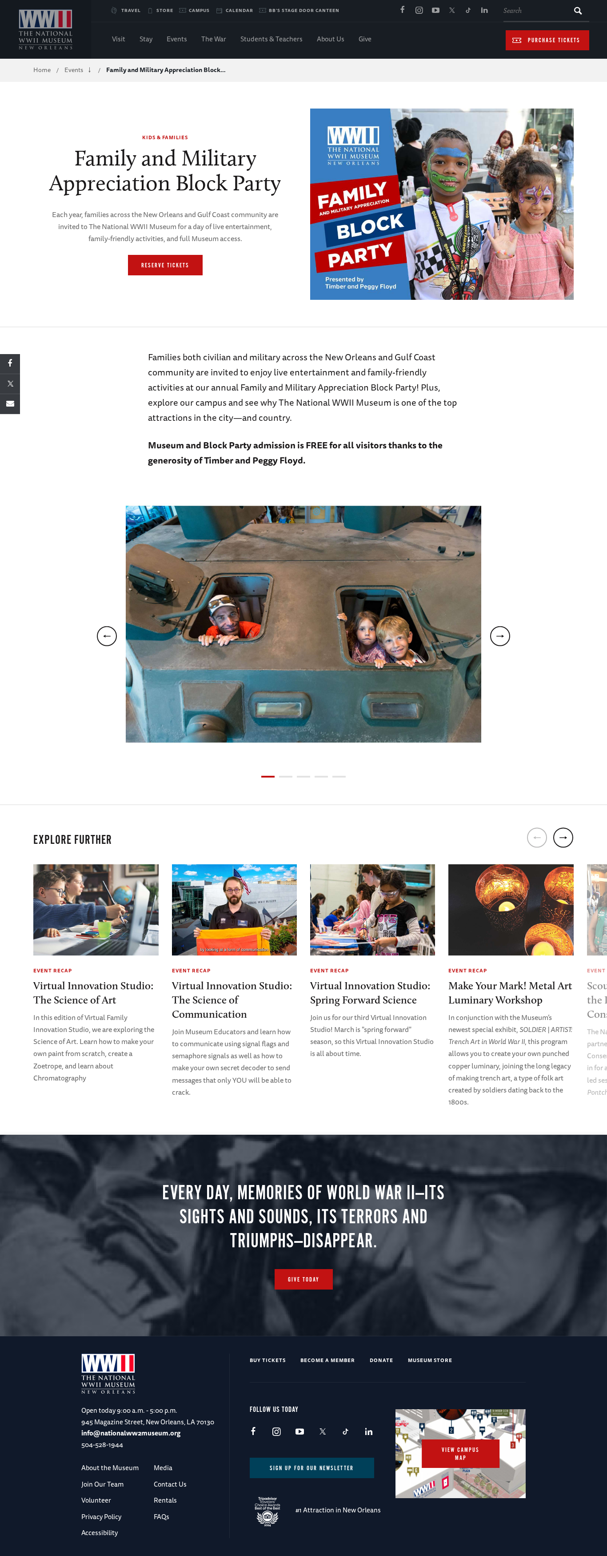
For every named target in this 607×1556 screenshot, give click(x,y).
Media (163, 1468)
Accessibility (99, 1533)
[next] (500, 636)
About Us (330, 39)
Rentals (165, 1500)
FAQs (161, 1517)
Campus (199, 10)
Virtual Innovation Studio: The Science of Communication (232, 999)
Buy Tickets (268, 1360)
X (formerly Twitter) (452, 10)
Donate (381, 1360)
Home (42, 70)
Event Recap (52, 970)
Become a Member (327, 1360)
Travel (131, 10)
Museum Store (430, 1360)
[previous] (107, 636)
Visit (118, 39)
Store (164, 10)
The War (213, 39)
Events (177, 39)
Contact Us (170, 1484)
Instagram (419, 10)
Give (365, 39)
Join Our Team (102, 1484)
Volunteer (96, 1500)
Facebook (402, 10)
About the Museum (110, 1468)
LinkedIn (484, 10)
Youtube (435, 10)
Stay (146, 39)
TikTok (468, 10)
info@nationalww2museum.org (130, 1433)
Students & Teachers (271, 39)
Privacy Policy (101, 1517)
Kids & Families (165, 137)
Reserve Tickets (165, 266)
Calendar (239, 10)
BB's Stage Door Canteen (304, 10)
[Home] (45, 29)
